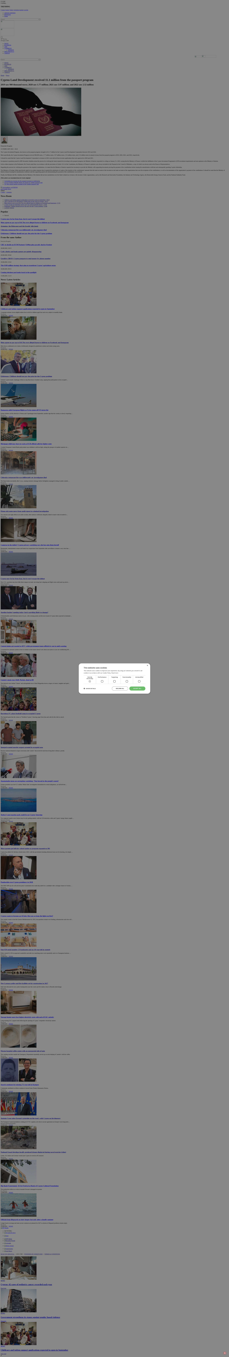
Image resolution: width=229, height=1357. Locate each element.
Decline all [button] (120, 688)
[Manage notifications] (224, 1353)
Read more (114, 673)
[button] (90, 688)
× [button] (147, 665)
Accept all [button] (137, 688)
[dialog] (114, 678)
